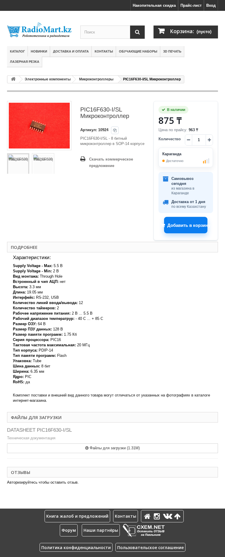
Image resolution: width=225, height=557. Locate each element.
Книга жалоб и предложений (77, 516)
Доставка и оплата (71, 51)
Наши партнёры (100, 530)
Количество (169, 139)
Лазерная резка (24, 61)
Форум (69, 530)
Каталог (17, 51)
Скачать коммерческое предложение (111, 162)
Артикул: (88, 130)
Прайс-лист (191, 5)
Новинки (39, 51)
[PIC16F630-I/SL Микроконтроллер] (18, 164)
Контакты (104, 51)
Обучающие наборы (138, 51)
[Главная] (148, 516)
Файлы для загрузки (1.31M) (114, 448)
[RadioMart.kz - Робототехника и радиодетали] (39, 30)
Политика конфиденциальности (76, 547)
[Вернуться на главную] (13, 79)
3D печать (172, 51)
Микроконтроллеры (96, 79)
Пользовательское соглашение (150, 547)
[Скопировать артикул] (115, 130)
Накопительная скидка (154, 5)
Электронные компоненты (48, 79)
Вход (211, 5)
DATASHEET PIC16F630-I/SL (39, 430)
